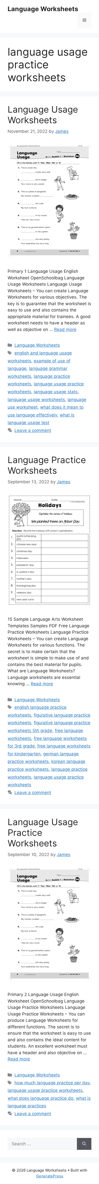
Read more (65, 329)
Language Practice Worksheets (47, 465)
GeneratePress (49, 1176)
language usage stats (56, 391)
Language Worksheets (43, 9)
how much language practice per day (52, 1082)
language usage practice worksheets (45, 1090)
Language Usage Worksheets (43, 114)
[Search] (84, 1144)
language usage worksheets (36, 399)
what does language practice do (40, 1098)
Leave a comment (32, 430)
